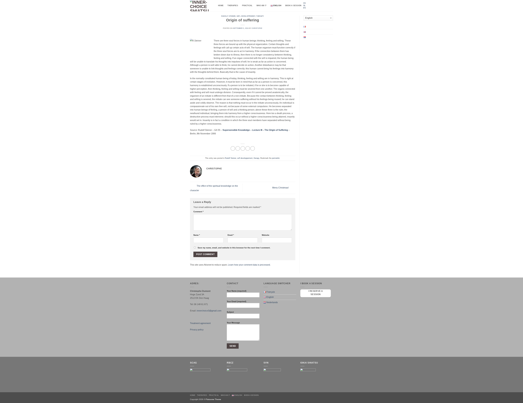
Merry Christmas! (280, 188)
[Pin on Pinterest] (247, 148)
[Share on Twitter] (237, 148)
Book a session (293, 5)
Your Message (233, 323)
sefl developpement (246, 16)
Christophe (257, 28)
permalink (276, 158)
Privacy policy (196, 329)
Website (265, 235)
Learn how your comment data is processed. (249, 265)
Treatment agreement (200, 323)
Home (221, 5)
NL (304, 5)
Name (196, 235)
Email (231, 235)
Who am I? (261, 5)
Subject (230, 312)
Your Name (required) (236, 291)
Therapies (232, 5)
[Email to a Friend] (243, 148)
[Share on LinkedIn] (252, 148)
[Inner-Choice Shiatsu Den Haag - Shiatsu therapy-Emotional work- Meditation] (202, 5)
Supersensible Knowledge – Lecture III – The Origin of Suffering (255, 130)
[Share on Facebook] (233, 148)
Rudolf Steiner (228, 16)
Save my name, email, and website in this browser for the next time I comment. (234, 248)
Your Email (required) (236, 301)
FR (304, 3)
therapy (260, 16)
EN (304, 8)
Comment (198, 211)
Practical (247, 5)
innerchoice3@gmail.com (209, 311)
